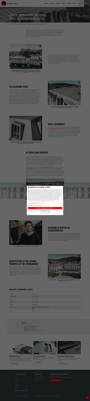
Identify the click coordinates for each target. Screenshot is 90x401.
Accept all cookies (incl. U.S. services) (45, 208)
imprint (32, 200)
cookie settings (51, 200)
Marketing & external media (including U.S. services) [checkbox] (37, 205)
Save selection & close (45, 210)
